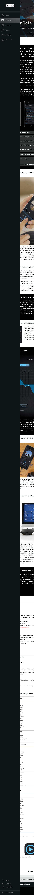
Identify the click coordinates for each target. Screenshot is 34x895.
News (7, 880)
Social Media (9, 887)
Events (8, 30)
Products (8, 20)
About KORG (9, 892)
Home (7, 15)
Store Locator (9, 40)
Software (22, 879)
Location (8, 883)
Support (8, 35)
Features (8, 25)
